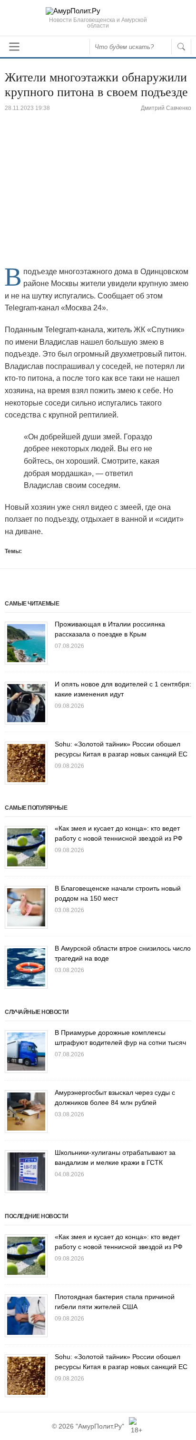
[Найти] (181, 46)
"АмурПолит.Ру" (100, 1426)
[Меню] (14, 46)
